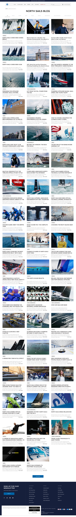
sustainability (30, 142)
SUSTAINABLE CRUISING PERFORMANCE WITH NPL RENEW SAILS (36, 119)
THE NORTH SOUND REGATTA (35, 278)
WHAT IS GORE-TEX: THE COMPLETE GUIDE (37, 225)
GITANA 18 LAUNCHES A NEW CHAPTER (10, 332)
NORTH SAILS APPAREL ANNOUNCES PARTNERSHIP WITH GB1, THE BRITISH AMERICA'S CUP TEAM (38, 199)
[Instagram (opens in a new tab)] (7, 498)
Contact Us (60, 500)
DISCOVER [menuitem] (37, 4)
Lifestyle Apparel (46, 488)
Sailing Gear (45, 490)
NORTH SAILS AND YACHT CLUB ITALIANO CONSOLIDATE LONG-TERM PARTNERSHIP (13, 146)
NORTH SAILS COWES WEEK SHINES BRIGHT (12, 38)
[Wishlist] (67, 4)
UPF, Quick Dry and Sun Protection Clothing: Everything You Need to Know (38, 65)
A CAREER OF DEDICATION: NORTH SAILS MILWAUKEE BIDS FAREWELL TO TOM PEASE (13, 440)
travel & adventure (56, 436)
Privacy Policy (53, 508)
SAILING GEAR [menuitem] (20, 4)
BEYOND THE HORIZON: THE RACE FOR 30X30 (37, 145)
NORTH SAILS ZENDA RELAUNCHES (61, 412)
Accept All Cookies (34, 507)
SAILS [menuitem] (15, 4)
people (28, 115)
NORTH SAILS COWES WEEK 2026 (12, 64)
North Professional (61, 494)
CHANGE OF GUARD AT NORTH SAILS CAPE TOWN (37, 252)
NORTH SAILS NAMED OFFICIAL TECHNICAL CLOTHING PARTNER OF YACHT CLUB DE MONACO (61, 173)
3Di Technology (31, 494)
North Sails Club (46, 494)
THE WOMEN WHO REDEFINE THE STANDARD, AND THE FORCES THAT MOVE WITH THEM (12, 306)
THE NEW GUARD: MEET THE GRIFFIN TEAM (13, 225)
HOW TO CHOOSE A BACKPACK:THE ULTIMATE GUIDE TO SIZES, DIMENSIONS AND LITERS (61, 119)
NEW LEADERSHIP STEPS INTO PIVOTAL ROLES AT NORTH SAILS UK (61, 359)
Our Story (59, 488)
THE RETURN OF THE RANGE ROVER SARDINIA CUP (61, 145)
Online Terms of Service (48, 508)
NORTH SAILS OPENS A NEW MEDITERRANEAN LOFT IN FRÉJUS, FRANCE (12, 119)
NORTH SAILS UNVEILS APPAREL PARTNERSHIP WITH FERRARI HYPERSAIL (11, 467)
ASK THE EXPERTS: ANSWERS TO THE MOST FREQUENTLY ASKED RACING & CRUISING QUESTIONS (62, 66)
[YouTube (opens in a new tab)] (13, 498)
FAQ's (59, 498)
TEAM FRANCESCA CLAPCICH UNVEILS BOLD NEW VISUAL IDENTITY (13, 279)
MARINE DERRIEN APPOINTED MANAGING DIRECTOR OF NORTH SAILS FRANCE (60, 386)
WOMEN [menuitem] (28, 4)
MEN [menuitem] (25, 4)
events (4, 35)
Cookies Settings (34, 512)
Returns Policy (45, 496)
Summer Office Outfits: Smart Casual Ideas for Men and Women (61, 38)
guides (53, 62)
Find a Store (45, 492)
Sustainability (60, 490)
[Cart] (69, 4)
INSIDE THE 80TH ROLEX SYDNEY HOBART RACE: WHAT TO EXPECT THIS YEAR (36, 360)
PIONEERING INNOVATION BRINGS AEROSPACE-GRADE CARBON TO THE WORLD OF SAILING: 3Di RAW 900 (13, 199)
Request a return (46, 498)
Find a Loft (31, 500)
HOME (7, 8)
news (4, 115)
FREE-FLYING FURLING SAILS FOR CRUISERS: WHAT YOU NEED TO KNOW (11, 386)
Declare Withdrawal (46, 500)
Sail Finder (31, 488)
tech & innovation (7, 249)
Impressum (60, 496)
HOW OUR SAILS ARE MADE (59, 305)
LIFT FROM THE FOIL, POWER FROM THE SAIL (37, 92)
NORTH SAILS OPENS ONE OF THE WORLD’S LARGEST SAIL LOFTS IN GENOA (36, 386)
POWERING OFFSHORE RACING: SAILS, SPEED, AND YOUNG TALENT (62, 92)
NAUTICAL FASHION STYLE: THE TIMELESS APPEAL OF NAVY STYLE (12, 172)
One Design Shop (32, 490)
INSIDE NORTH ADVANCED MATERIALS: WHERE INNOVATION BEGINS (36, 306)
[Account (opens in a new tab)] (65, 4)
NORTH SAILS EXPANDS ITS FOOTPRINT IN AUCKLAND (35, 466)
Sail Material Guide (32, 496)
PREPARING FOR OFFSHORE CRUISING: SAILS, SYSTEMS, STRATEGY (10, 93)
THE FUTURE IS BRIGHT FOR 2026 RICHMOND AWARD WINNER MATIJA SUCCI (61, 253)
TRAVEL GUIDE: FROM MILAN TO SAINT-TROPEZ (60, 439)
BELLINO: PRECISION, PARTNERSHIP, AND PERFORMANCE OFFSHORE (61, 279)
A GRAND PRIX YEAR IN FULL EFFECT (13, 358)
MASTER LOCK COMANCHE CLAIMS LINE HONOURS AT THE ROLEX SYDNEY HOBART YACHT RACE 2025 (61, 333)
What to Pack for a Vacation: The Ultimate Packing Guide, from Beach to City (38, 39)
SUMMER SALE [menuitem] (42, 4)
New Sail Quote (31, 498)
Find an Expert (31, 502)
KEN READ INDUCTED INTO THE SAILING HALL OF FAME (36, 439)
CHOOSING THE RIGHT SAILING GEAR (62, 225)
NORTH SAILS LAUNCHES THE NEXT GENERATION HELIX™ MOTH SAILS (12, 252)
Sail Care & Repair (32, 492)
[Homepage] (7, 5)
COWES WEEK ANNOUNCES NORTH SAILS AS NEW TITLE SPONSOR (37, 172)
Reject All (34, 510)
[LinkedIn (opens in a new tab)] (10, 498)
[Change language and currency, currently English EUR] (63, 4)
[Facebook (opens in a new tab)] (4, 498)
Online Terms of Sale (41, 508)
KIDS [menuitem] (32, 4)
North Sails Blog (60, 492)
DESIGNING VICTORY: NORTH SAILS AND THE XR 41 (37, 412)
